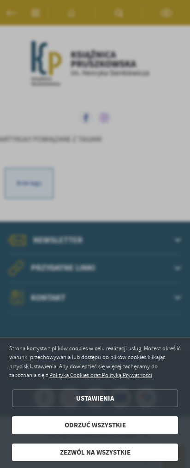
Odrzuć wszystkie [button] (95, 425)
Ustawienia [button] (95, 398)
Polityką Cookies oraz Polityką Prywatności (100, 375)
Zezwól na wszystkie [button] (95, 452)
